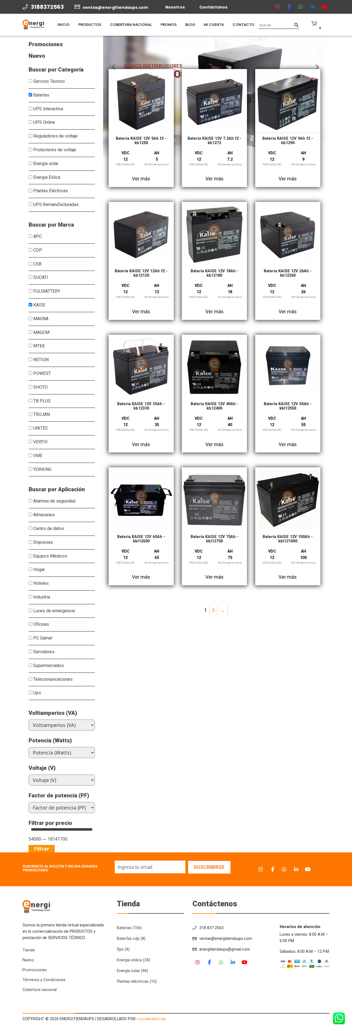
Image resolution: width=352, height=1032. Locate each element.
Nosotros (175, 7)
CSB (37, 264)
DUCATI (40, 277)
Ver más (141, 179)
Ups (36, 692)
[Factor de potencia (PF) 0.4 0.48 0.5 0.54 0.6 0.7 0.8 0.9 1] (62, 807)
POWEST (41, 373)
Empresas (42, 542)
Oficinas (40, 624)
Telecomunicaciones (52, 679)
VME (37, 455)
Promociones (35, 970)
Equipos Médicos (49, 556)
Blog (190, 24)
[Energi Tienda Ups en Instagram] (277, 7)
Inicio (63, 24)
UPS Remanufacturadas (55, 204)
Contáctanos (213, 7)
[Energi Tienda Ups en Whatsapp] (301, 7)
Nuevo (28, 960)
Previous (114, 66)
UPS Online (43, 122)
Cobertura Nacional (131, 24)
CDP (37, 250)
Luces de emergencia (53, 610)
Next (315, 66)
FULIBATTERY (46, 291)
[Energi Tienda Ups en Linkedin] (313, 7)
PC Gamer (42, 638)
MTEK (38, 345)
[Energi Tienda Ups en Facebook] (289, 7)
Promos (169, 24)
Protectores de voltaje (54, 149)
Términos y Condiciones (44, 980)
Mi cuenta (214, 24)
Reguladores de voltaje (55, 136)
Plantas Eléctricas (50, 190)
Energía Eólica (46, 177)
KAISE (38, 305)
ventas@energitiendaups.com (115, 7)
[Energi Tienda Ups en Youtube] (324, 7)
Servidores (43, 651)
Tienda (29, 950)
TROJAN (41, 414)
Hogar (38, 569)
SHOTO (40, 387)
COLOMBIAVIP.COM (151, 1019)
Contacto (243, 24)
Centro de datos (48, 528)
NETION (40, 359)
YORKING (41, 469)
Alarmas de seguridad (53, 501)
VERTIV (40, 441)
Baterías (40, 95)
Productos (89, 24)
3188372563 (47, 7)
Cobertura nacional (40, 989)
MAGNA (40, 318)
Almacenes (43, 514)
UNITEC (40, 428)
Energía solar (45, 163)
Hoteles (40, 583)
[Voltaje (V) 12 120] (62, 780)
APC (37, 236)
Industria (41, 597)
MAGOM (41, 332)
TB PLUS (41, 401)
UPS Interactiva (47, 108)
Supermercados (48, 665)
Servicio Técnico (48, 81)
